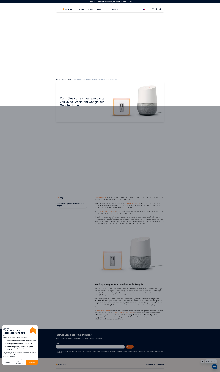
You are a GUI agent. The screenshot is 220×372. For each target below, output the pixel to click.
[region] (110, 1)
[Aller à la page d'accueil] (70, 9)
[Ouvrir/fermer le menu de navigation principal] (59, 9)
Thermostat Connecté (134, 203)
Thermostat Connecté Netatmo (106, 211)
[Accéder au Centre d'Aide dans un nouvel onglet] (153, 9)
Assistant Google (100, 197)
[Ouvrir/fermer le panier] (160, 9)
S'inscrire (129, 347)
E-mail (58, 343)
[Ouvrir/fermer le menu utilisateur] (157, 9)
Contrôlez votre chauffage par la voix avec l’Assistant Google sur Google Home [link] (95, 79)
